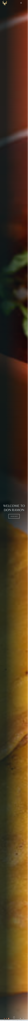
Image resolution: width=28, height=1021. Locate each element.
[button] (4, 1018)
